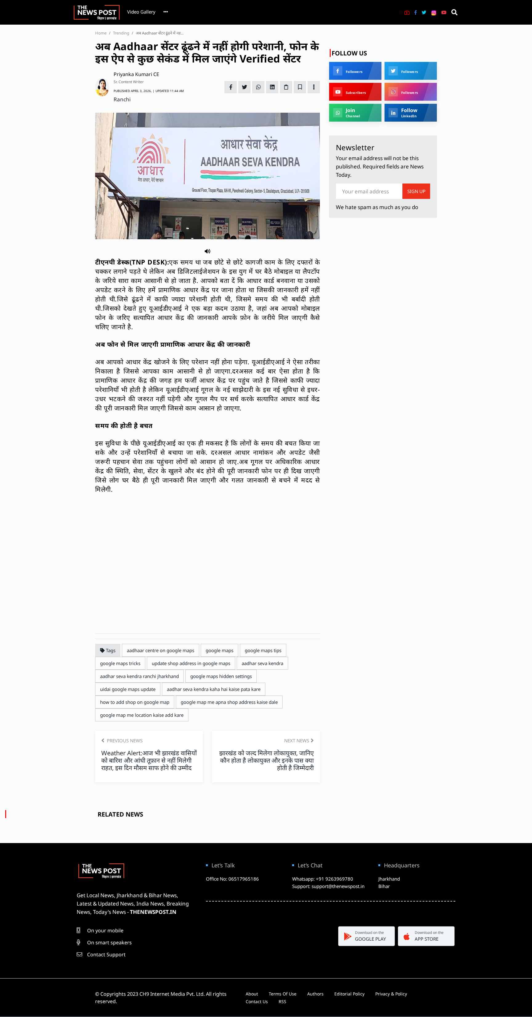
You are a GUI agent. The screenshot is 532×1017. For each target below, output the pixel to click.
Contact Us (257, 1001)
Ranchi (122, 99)
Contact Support (106, 954)
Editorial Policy (349, 994)
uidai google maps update (127, 689)
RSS (282, 1001)
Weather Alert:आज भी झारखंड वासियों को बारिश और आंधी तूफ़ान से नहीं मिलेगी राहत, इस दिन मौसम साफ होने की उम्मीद (149, 760)
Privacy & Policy (391, 994)
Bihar (384, 886)
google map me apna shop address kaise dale (229, 702)
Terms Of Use (282, 994)
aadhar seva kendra (262, 663)
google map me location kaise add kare (141, 715)
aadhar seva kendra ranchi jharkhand (139, 676)
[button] (207, 251)
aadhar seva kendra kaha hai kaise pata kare (213, 689)
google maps (219, 650)
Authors (315, 994)
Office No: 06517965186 (232, 879)
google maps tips (263, 650)
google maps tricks (120, 663)
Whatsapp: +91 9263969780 (322, 879)
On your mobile (104, 930)
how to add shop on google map (134, 702)
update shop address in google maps (191, 663)
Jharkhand (389, 879)
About (252, 994)
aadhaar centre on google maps (160, 650)
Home (101, 33)
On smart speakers (109, 942)
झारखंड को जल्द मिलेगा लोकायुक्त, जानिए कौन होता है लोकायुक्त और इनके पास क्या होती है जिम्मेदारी (266, 760)
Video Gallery (141, 12)
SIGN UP (416, 191)
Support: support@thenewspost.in (328, 886)
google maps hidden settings (221, 676)
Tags (110, 650)
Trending (121, 33)
